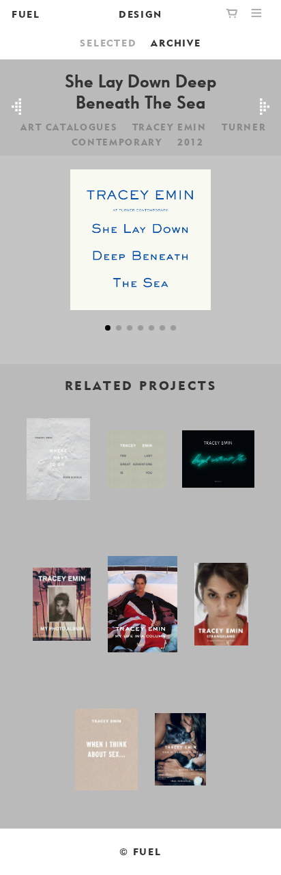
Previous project (16, 107)
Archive (176, 42)
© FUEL (140, 851)
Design (140, 14)
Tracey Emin (169, 127)
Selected (108, 42)
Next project (264, 107)
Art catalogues (68, 127)
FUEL (26, 14)
